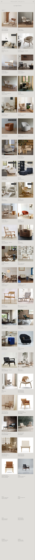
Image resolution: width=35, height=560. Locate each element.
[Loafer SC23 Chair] (9, 339)
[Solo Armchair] (9, 381)
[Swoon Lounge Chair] (9, 105)
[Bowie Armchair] (25, 19)
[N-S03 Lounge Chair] (25, 147)
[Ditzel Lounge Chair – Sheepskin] (25, 41)
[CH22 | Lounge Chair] (9, 19)
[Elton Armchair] (25, 360)
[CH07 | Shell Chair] (25, 381)
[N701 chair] (25, 168)
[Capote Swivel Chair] (9, 126)
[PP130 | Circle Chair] (9, 530)
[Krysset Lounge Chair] (9, 487)
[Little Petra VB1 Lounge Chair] (9, 83)
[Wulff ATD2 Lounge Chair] (25, 105)
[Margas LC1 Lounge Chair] (9, 147)
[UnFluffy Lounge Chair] (25, 487)
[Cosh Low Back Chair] (25, 253)
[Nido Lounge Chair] (25, 509)
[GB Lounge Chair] (25, 530)
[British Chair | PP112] (25, 551)
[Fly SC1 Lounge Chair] (9, 275)
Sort (3, 10)
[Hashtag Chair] (9, 168)
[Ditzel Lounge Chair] (25, 211)
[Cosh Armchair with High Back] (25, 296)
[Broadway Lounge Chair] (25, 466)
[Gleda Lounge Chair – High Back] (9, 232)
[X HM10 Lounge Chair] (9, 253)
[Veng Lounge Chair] (9, 509)
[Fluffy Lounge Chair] (25, 339)
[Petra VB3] (25, 83)
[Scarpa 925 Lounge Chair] (9, 551)
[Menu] (1, 2)
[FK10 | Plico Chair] (25, 424)
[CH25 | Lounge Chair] (9, 402)
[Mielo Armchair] (9, 190)
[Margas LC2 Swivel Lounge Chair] (25, 126)
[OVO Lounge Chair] (9, 296)
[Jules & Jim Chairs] (9, 317)
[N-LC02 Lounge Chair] (25, 62)
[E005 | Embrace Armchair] (25, 402)
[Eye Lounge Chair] (25, 190)
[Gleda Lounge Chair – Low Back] (9, 360)
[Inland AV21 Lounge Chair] (25, 275)
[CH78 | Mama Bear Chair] (9, 445)
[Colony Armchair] (25, 317)
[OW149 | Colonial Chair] (9, 466)
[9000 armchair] (25, 232)
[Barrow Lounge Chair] (9, 41)
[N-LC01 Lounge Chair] (9, 62)
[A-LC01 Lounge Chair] (9, 211)
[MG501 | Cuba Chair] (25, 445)
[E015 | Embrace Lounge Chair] (9, 424)
